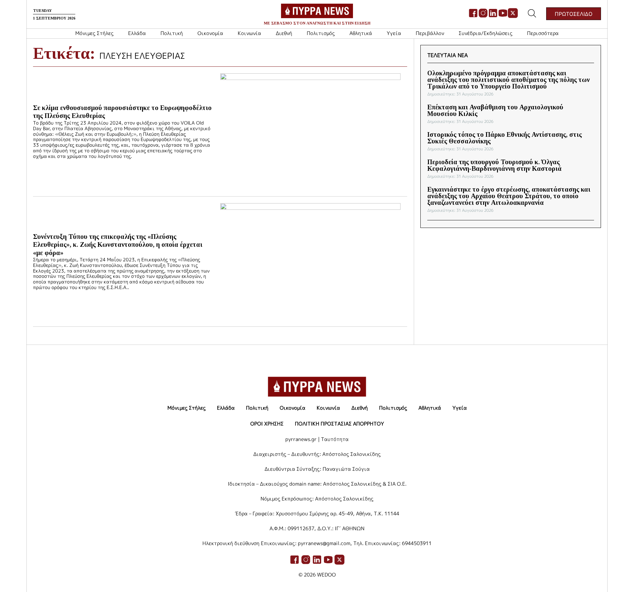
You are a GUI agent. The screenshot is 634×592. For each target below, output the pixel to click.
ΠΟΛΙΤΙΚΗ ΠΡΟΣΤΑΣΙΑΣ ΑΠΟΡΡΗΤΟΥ (339, 423)
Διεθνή (284, 33)
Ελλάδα (137, 33)
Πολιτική (171, 33)
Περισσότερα (543, 33)
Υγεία (394, 33)
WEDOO (326, 574)
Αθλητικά (360, 33)
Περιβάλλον (430, 33)
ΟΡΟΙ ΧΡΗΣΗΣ (267, 423)
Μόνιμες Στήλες (94, 33)
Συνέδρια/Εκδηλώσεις (485, 33)
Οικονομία (210, 33)
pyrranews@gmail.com (324, 543)
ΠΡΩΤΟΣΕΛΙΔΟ (573, 13)
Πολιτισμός (321, 33)
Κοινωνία (249, 33)
